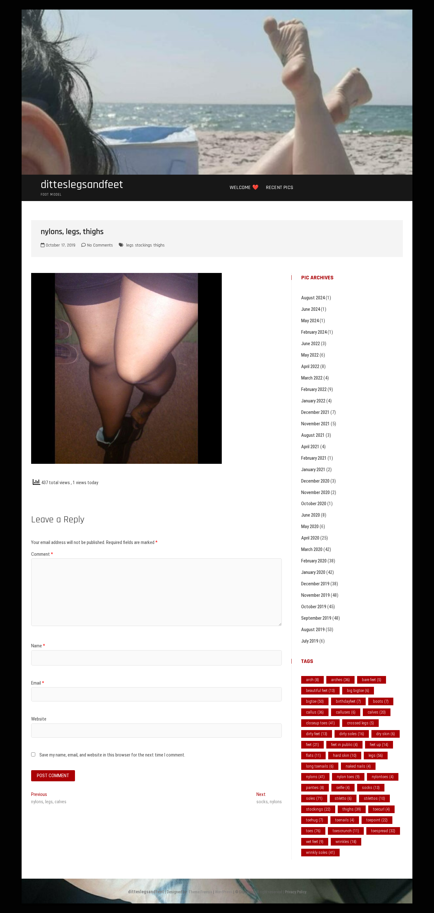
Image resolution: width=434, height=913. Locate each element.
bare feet (371, 679)
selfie (343, 787)
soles (314, 798)
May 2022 (310, 355)
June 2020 (310, 515)
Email (37, 683)
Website (38, 719)
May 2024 (310, 321)
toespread (383, 830)
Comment (42, 554)
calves (377, 712)
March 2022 (311, 378)
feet (312, 744)
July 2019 (309, 641)
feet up (379, 744)
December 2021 (315, 412)
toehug (314, 820)
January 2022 (313, 401)
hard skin (344, 755)
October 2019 (313, 607)
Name (38, 646)
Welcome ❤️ (244, 187)
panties (315, 787)
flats (313, 755)
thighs (159, 245)
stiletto (343, 798)
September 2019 (316, 618)
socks (371, 787)
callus (315, 712)
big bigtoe (358, 690)
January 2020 (313, 572)
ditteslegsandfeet (82, 185)
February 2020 (314, 561)
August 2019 (313, 629)
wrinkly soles (320, 852)
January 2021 (313, 469)
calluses (346, 712)
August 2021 (313, 435)
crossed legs (360, 723)
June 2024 (310, 309)
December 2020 (315, 481)
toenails (344, 820)
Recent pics (279, 187)
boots (381, 701)
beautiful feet (320, 690)
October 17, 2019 (59, 245)
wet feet (314, 841)
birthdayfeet (348, 701)
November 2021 (315, 424)
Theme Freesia (200, 892)
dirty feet (316, 733)
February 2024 (314, 332)
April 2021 (310, 447)
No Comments (99, 245)
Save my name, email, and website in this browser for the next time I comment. (112, 755)
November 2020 (315, 492)
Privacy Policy (295, 892)
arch (312, 679)
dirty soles (351, 733)
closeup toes (320, 723)
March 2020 (311, 549)
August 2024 (313, 298)
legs (129, 245)
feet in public (344, 744)
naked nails (358, 766)
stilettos (374, 798)
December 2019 (315, 584)
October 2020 (313, 503)
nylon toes (348, 776)
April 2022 (310, 366)
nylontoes (383, 776)
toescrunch (346, 830)
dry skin (385, 733)
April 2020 (310, 538)
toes (313, 830)
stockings (143, 245)
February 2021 (314, 458)
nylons (315, 776)
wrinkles (346, 841)
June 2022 (310, 343)
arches (340, 679)
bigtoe (315, 701)
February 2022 (314, 389)
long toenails (320, 766)
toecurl (381, 809)
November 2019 (315, 595)
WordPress (223, 892)
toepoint (377, 820)
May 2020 (310, 526)
